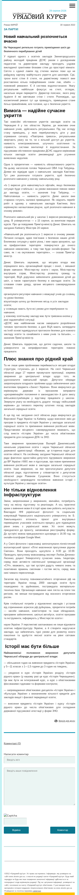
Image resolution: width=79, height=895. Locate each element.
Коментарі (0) (12, 743)
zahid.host (37, 891)
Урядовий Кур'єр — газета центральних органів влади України (39, 14)
